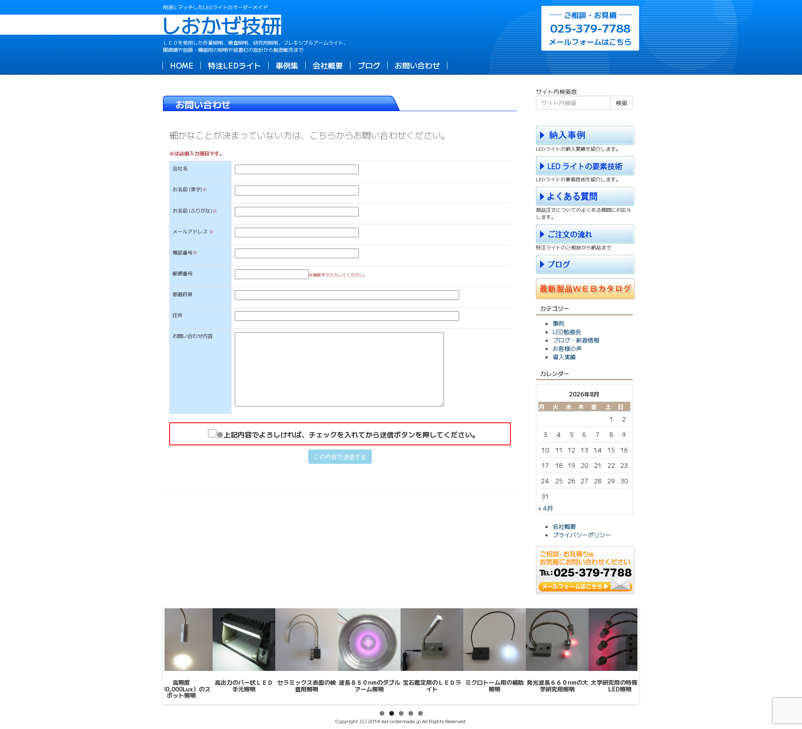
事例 (558, 323)
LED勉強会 (567, 332)
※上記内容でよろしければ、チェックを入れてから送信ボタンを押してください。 (347, 434)
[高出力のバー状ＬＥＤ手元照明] (244, 639)
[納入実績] (585, 134)
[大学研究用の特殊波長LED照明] (620, 639)
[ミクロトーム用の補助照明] (494, 639)
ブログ (369, 65)
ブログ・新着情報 (576, 340)
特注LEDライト (234, 65)
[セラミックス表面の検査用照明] (306, 639)
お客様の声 (567, 348)
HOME (181, 65)
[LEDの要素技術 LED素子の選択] (585, 165)
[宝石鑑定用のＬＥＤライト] (432, 639)
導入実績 (564, 357)
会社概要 (328, 65)
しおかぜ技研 (222, 25)
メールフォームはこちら (590, 28)
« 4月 (545, 508)
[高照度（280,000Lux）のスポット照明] (181, 639)
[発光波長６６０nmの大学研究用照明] (557, 639)
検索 (621, 103)
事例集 (287, 65)
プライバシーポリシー (582, 535)
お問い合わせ (417, 65)
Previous (152, 655)
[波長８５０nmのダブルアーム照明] (369, 639)
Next (650, 655)
